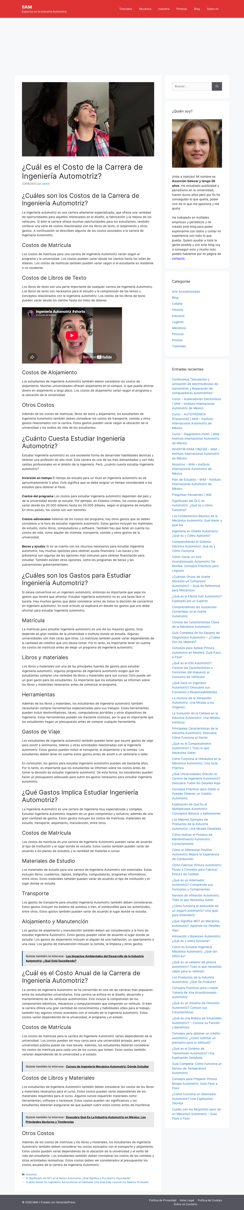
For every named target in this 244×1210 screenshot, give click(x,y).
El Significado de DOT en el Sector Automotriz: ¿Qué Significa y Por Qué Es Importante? (78, 1178)
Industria (163, 9)
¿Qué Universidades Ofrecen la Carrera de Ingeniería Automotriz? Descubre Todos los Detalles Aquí (196, 778)
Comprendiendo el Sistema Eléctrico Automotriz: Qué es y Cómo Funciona (193, 546)
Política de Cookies (210, 1200)
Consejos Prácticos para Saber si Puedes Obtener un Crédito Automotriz (195, 793)
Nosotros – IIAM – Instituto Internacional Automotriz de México (192, 469)
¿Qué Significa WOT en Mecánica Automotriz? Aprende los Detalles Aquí (196, 925)
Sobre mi (212, 9)
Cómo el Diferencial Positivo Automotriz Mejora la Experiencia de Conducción (195, 854)
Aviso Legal (187, 1200)
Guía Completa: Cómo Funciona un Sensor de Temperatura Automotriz (197, 1068)
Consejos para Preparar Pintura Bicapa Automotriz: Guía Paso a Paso (194, 1083)
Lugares (178, 322)
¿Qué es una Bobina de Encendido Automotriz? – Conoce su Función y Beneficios (197, 1022)
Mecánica (145, 9)
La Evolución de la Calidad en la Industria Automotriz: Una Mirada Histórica (196, 718)
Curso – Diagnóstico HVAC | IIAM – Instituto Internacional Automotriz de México (196, 438)
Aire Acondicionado (186, 291)
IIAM (27, 7)
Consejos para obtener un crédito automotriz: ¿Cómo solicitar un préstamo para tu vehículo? (196, 1038)
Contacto (191, 1204)
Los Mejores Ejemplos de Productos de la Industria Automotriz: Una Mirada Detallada (196, 824)
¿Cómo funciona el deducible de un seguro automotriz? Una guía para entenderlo (195, 910)
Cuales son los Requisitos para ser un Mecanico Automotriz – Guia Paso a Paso (196, 1114)
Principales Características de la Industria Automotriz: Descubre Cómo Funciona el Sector (195, 733)
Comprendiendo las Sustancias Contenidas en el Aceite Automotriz (194, 611)
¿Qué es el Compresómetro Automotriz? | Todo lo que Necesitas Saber (191, 748)
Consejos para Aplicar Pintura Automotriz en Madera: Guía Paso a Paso (196, 652)
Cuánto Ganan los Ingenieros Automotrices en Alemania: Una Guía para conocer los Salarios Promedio (87, 1182)
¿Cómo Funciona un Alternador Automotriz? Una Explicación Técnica (194, 1098)
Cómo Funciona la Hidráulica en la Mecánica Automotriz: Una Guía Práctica (196, 763)
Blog (197, 9)
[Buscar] (217, 86)
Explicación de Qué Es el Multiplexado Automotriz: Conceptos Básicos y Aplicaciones (196, 809)
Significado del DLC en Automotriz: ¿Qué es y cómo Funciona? (192, 505)
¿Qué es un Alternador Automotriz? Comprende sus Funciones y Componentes (192, 884)
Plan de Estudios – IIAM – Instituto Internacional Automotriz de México (196, 484)
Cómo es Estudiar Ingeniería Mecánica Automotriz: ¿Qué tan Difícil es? (194, 951)
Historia (177, 310)
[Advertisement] (122, 45)
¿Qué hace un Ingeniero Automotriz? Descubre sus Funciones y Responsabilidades (194, 687)
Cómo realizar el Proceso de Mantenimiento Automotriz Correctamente (192, 839)
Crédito (177, 303)
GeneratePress (65, 1202)
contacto (178, 258)
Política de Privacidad (162, 1200)
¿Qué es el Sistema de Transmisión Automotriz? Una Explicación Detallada (193, 1053)
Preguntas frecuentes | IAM (191, 495)
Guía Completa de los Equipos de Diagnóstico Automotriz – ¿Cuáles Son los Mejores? (196, 637)
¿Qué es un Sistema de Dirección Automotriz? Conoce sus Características (196, 1007)
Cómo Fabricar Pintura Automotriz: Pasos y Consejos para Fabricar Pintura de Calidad (197, 869)
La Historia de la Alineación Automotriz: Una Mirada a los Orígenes (193, 702)
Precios (177, 340)
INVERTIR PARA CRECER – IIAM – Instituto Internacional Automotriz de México (196, 453)
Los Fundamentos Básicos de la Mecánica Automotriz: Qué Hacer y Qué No (197, 520)
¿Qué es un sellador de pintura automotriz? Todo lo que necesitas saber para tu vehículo (196, 966)
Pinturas (181, 9)
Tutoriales (125, 9)
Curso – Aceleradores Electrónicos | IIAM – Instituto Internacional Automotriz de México (196, 403)
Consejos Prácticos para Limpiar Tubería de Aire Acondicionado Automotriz (195, 992)
